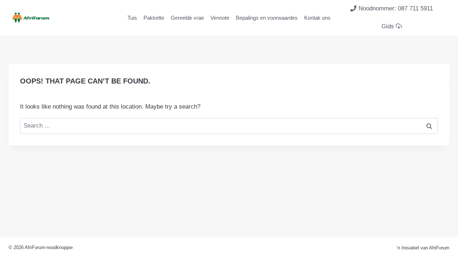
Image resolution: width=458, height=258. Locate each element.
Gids (387, 26)
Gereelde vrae (187, 18)
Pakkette (153, 18)
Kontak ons (317, 18)
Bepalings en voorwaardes (267, 18)
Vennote (219, 18)
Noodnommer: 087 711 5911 (396, 8)
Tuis (132, 18)
